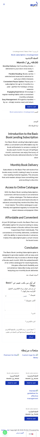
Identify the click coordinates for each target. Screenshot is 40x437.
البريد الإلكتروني (30, 321)
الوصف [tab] (35, 121)
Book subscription (18, 55)
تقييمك (32, 295)
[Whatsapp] (5, 432)
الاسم (33, 313)
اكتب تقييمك (30, 300)
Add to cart (31, 107)
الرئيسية (35, 51)
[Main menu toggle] (4, 4)
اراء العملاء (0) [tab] (33, 126)
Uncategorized (18, 51)
